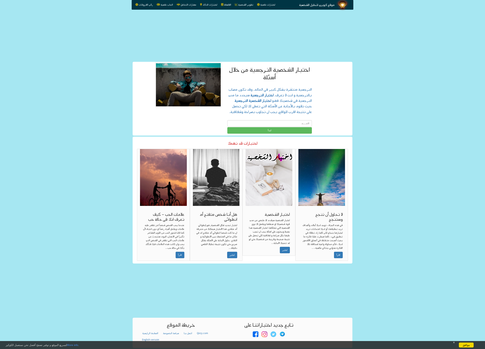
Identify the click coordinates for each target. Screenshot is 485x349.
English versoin (150, 339)
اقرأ (180, 255)
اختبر (232, 255)
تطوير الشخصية (245, 4)
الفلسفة (227, 4)
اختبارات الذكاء (210, 4)
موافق (466, 345)
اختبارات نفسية (267, 4)
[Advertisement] (242, 34)
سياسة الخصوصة (171, 333)
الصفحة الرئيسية (150, 333)
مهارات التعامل (188, 4)
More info (72, 345)
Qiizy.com (202, 333)
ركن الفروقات (146, 4)
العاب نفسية (167, 4)
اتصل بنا (188, 333)
